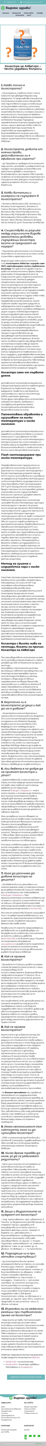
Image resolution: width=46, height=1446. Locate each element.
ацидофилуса (9, 944)
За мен (27, 1430)
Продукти (16, 13)
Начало (5, 13)
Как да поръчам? (30, 1407)
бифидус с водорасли (21, 790)
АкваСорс (35, 1357)
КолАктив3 (36, 908)
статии (4, 1413)
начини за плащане (9, 1430)
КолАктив (11, 1362)
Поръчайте (28, 13)
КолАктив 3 (11, 1364)
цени (3, 1407)
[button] (4, 1441)
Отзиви (39, 13)
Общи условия (30, 1409)
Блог (29, 15)
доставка (5, 1432)
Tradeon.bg (38, 1443)
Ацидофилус (27, 1367)
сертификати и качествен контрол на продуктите (10, 1418)
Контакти (20, 15)
